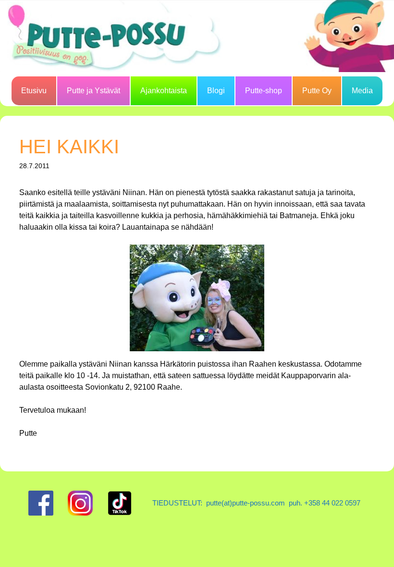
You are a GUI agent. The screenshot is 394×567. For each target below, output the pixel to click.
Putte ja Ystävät (93, 90)
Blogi (216, 90)
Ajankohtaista (163, 90)
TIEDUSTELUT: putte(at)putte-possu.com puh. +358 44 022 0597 (256, 503)
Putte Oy (317, 90)
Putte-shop (263, 90)
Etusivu (34, 90)
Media (362, 90)
